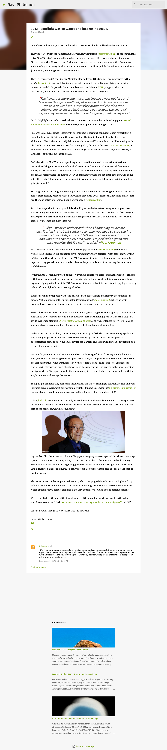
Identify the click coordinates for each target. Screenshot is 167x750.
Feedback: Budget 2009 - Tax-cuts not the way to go (74, 674)
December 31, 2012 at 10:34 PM (53, 561)
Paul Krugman (111, 242)
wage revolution (93, 200)
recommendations (108, 53)
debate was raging (106, 249)
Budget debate (44, 83)
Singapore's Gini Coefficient (122, 388)
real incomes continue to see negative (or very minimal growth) (91, 502)
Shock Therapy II (102, 300)
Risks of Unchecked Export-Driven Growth (70, 650)
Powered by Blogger (85, 746)
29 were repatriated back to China (75, 321)
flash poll (42, 400)
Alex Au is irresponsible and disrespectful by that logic (75, 719)
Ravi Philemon (21, 4)
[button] (32, 37)
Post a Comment (38, 567)
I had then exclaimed (119, 145)
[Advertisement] (83, 595)
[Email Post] (32, 524)
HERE (100, 87)
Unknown (42, 546)
